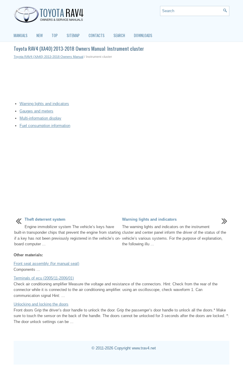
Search (119, 35)
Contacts (97, 35)
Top (55, 35)
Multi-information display (40, 118)
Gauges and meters (36, 111)
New (39, 35)
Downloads (143, 35)
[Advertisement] (121, 80)
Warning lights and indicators (44, 103)
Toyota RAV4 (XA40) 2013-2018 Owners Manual (48, 56)
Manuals (21, 35)
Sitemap (73, 35)
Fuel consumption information (45, 125)
